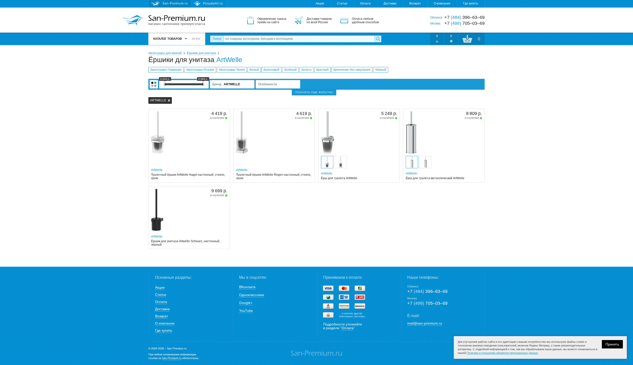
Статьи (342, 3)
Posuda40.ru (213, 3)
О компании (442, 3)
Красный (322, 69)
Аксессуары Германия (165, 69)
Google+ (245, 303)
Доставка (390, 3)
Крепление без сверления (351, 69)
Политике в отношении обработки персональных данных (502, 352)
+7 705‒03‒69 (427, 303)
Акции (320, 3)
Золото (306, 69)
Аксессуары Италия (200, 69)
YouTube (246, 311)
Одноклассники (251, 295)
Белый (254, 69)
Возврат (415, 3)
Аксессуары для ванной (165, 53)
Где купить (470, 3)
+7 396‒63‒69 (427, 291)
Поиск (217, 39)
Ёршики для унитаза (201, 53)
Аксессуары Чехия (232, 69)
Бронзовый (271, 69)
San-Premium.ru (171, 358)
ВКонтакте (247, 287)
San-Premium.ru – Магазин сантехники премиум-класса (176, 20)
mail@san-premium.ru (424, 323)
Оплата (365, 3)
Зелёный (290, 69)
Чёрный (380, 69)
